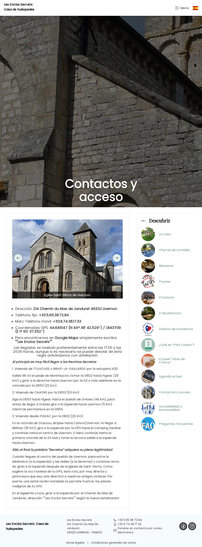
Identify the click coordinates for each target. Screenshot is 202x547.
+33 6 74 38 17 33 (129, 524)
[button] (18, 258)
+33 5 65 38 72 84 (130, 520)
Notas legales (75, 543)
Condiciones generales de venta (113, 543)
